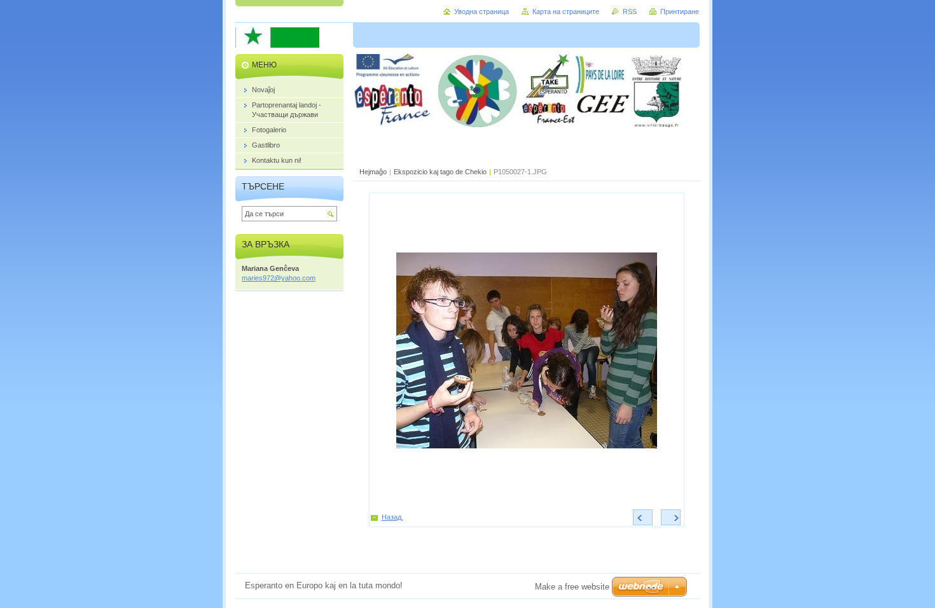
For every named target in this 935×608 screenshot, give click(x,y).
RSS (630, 11)
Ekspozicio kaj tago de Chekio (440, 172)
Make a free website (572, 586)
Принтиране (679, 11)
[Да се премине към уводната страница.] (277, 44)
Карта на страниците (565, 11)
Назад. (392, 517)
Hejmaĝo (373, 172)
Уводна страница (481, 11)
